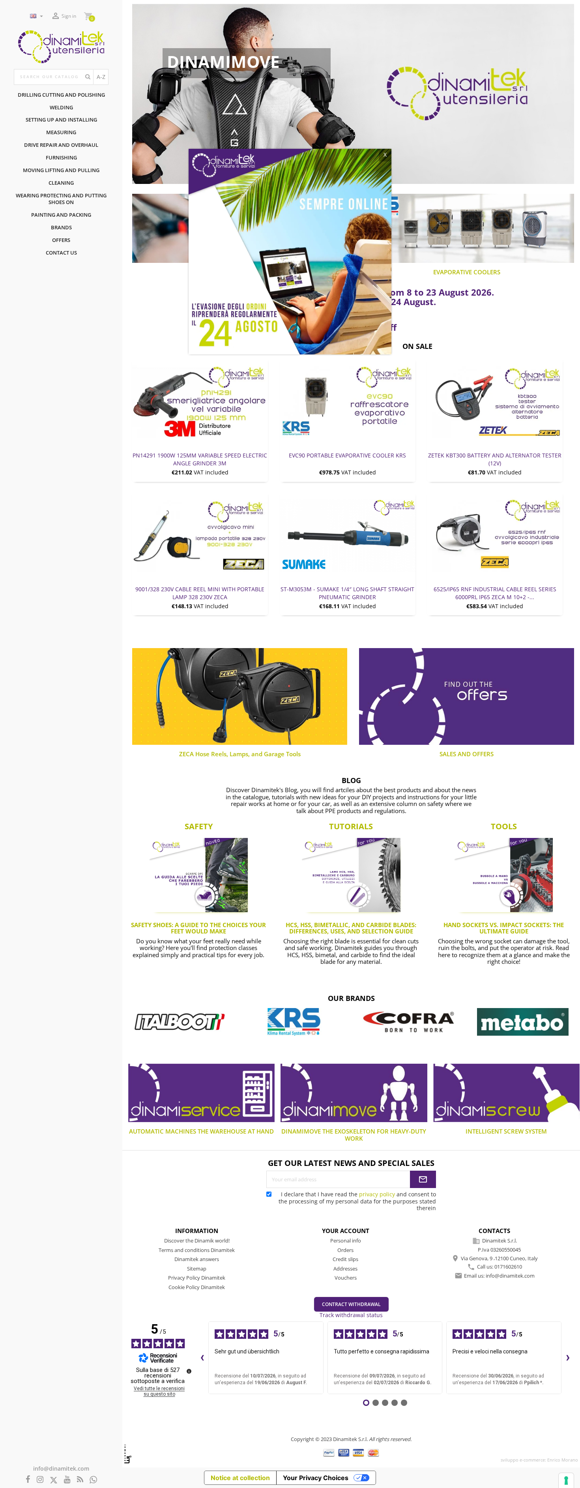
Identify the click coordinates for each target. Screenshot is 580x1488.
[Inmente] (127, 1454)
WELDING (61, 107)
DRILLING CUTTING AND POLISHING (61, 94)
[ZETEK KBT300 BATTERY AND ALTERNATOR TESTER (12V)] (495, 401)
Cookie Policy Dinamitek (196, 1287)
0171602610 (508, 1267)
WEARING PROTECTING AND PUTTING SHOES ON (61, 199)
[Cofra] (294, 1022)
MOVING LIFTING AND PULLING (61, 170)
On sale (417, 346)
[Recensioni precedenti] (202, 1357)
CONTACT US (61, 252)
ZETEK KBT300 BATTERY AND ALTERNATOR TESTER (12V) (494, 459)
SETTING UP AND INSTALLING (61, 119)
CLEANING (61, 182)
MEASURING (61, 132)
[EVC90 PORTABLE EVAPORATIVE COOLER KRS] (347, 401)
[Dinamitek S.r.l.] (61, 46)
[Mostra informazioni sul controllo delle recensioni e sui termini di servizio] (189, 1371)
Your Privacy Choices (315, 1478)
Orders (345, 1250)
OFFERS (61, 240)
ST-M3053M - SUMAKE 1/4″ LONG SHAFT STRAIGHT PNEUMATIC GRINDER (347, 593)
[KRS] (179, 1022)
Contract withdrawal (351, 1304)
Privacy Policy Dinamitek (196, 1277)
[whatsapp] (93, 1479)
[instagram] (40, 1479)
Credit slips (345, 1259)
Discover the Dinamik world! (197, 1240)
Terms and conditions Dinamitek (197, 1250)
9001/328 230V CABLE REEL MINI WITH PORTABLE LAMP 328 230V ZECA (199, 593)
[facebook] (28, 1479)
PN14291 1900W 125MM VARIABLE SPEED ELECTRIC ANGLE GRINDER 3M (200, 459)
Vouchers (346, 1277)
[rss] (80, 1479)
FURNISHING (61, 157)
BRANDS (61, 227)
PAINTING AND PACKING (61, 214)
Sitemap (196, 1268)
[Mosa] (523, 1022)
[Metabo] (408, 1022)
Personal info (345, 1240)
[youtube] (67, 1479)
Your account (345, 1231)
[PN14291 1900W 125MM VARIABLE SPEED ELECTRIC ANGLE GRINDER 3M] (200, 401)
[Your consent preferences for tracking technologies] (566, 1480)
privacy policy (377, 1194)
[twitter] (54, 1480)
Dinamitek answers (196, 1259)
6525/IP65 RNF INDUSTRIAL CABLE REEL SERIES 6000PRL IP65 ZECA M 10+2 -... (495, 593)
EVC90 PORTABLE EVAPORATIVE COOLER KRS (347, 455)
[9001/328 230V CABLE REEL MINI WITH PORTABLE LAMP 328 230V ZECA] (200, 535)
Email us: (499, 1275)
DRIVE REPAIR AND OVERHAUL (61, 144)
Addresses (345, 1268)
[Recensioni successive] (567, 1357)
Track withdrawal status (351, 1315)
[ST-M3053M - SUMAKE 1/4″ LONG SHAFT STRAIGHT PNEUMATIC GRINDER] (347, 535)
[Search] (88, 77)
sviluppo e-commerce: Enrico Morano (539, 1460)
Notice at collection (240, 1478)
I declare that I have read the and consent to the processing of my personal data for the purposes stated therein (357, 1201)
